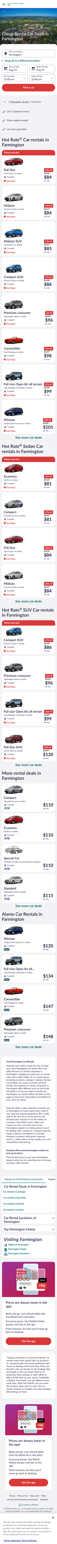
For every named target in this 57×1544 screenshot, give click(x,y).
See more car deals (28, 437)
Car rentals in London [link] (13, 1210)
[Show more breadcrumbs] (5, 102)
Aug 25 (40, 70)
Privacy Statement (12, 1541)
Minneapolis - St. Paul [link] (19, 102)
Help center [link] (34, 1496)
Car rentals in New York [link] (14, 1198)
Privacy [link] (12, 1496)
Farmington (15, 55)
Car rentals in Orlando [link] (13, 1204)
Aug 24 (13, 70)
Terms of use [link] (22, 1496)
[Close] (53, 1517)
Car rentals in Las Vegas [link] (14, 1192)
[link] (28, 1245)
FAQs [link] (43, 1496)
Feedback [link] (44, 1500)
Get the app (28, 1341)
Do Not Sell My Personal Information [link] (22, 1500)
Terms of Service (29, 1541)
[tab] (24, 1179)
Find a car (28, 87)
